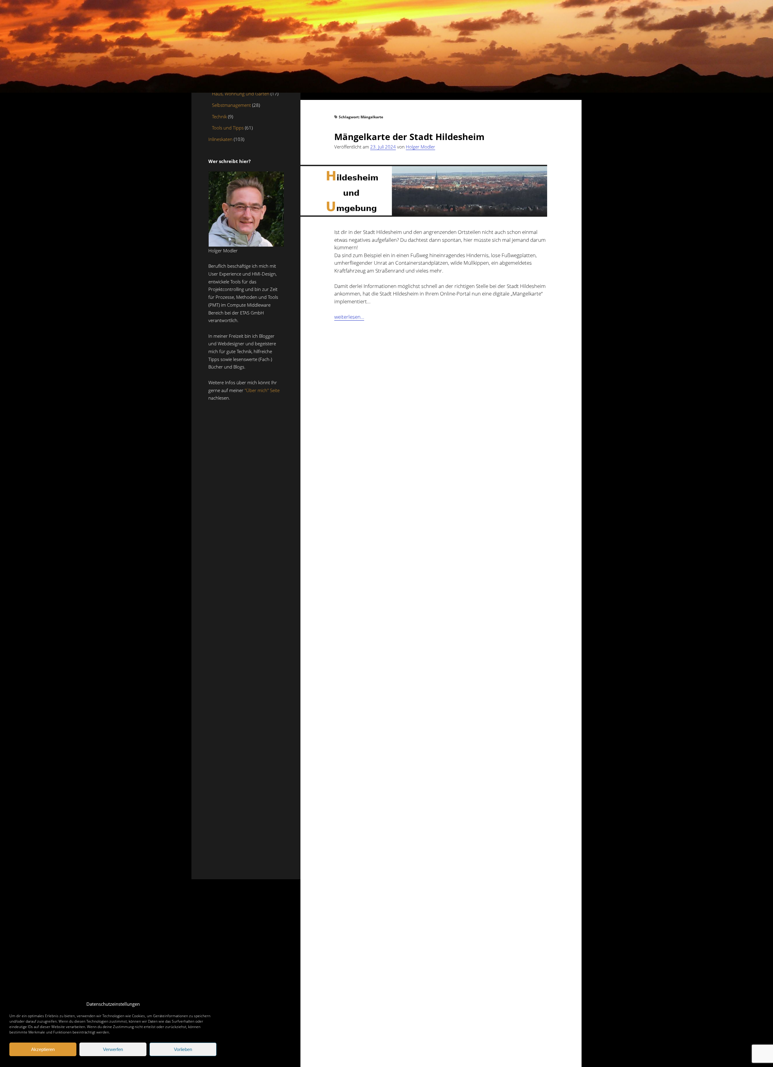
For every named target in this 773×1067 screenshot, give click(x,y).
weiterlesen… (349, 317)
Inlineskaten (220, 139)
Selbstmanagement (231, 105)
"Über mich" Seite (262, 390)
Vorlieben (183, 1049)
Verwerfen (113, 1049)
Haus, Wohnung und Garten (240, 94)
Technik (219, 116)
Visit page (386, 46)
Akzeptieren (43, 1049)
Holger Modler (420, 147)
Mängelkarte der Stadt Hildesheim (409, 136)
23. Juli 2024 (383, 147)
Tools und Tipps (228, 128)
